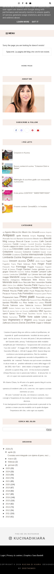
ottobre (20, 285)
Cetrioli (42, 246)
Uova (44, 316)
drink (38, 261)
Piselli (31, 291)
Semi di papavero (43, 308)
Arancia (25, 236)
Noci (33, 282)
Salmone (14, 305)
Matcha (6, 280)
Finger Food (45, 264)
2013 (8, 507)
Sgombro (47, 311)
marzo (11, 459)
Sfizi (41, 311)
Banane (20, 239)
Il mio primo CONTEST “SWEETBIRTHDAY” (32, 193)
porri (44, 294)
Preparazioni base (10, 297)
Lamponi (42, 272)
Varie (5, 320)
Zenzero (14, 323)
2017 (8, 494)
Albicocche (16, 232)
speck (5, 313)
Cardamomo (7, 244)
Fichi (34, 264)
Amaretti (35, 232)
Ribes (39, 300)
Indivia (27, 272)
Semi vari (18, 311)
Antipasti (9, 235)
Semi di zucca (9, 311)
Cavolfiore (47, 244)
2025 (8, 468)
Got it (35, 22)
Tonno (5, 317)
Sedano (11, 308)
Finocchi (6, 267)
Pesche (13, 291)
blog (5, 241)
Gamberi (27, 269)
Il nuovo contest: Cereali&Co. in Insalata (30, 206)
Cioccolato (17, 249)
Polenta (14, 294)
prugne (48, 297)
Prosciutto (40, 297)
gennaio (41, 269)
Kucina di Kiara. (32, 564)
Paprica (41, 285)
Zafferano (7, 323)
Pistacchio (39, 291)
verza (35, 320)
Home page (27, 66)
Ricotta (14, 302)
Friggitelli (48, 267)
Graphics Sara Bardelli (33, 555)
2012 (8, 510)
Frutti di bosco (9, 269)
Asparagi (41, 236)
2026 (8, 449)
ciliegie (48, 246)
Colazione (8, 251)
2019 (8, 487)
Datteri (48, 258)
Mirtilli (15, 282)
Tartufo (45, 314)
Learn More (23, 22)
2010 (8, 517)
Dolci (30, 260)
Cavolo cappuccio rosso (13, 246)
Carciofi (48, 241)
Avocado (6, 239)
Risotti (48, 302)
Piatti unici (22, 290)
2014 (8, 504)
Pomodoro (28, 293)
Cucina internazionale (32, 254)
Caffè (41, 241)
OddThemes (29, 568)
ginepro (48, 269)
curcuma (36, 258)
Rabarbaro (17, 300)
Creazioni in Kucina (22, 153)
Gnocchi (13, 272)
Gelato (34, 269)
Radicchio (25, 300)
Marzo (37, 277)
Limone (35, 274)
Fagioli (48, 261)
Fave (19, 264)
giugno (5, 272)
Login (3, 555)
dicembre (22, 261)
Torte (22, 316)
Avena (48, 236)
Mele (35, 280)
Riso (20, 303)
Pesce (6, 290)
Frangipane (39, 267)
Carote (15, 244)
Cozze (43, 252)
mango (23, 277)
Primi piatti (27, 297)
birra (41, 239)
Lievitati (23, 274)
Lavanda (6, 274)
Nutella (48, 282)
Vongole (41, 320)
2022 (8, 478)
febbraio (26, 264)
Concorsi (18, 252)
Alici (29, 232)
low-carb (42, 274)
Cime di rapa (7, 249)
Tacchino (31, 314)
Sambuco (38, 305)
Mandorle (15, 277)
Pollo (20, 293)
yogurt (48, 320)
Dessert (13, 261)
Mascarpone (46, 277)
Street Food (21, 314)
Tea (50, 314)
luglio (49, 274)
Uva (49, 317)
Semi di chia (30, 308)
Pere (49, 288)
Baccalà (13, 239)
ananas (42, 232)
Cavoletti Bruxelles (35, 244)
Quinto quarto (7, 300)
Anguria (48, 232)
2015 (8, 500)
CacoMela (34, 241)
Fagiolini (6, 264)
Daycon (5, 261)
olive (5, 285)
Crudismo (16, 255)
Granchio (20, 272)
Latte (49, 272)
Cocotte (48, 249)
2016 (8, 497)
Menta (49, 280)
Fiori (13, 267)
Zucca (22, 322)
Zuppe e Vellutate (43, 323)
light (29, 274)
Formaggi (21, 266)
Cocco (42, 249)
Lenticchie (14, 274)
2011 (8, 513)
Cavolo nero (29, 246)
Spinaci (12, 313)
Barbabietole (28, 239)
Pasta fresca (25, 288)
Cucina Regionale (23, 257)
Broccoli (19, 241)
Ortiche (9, 285)
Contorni (36, 252)
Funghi (19, 269)
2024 (8, 471)
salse (21, 305)
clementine (34, 249)
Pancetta (27, 285)
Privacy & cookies (14, 555)
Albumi (25, 232)
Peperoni (43, 288)
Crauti (49, 252)
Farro (13, 264)
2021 (8, 481)
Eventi (42, 261)
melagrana (15, 280)
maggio (6, 277)
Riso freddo (28, 302)
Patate (35, 288)
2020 (8, 484)
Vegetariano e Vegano (20, 319)
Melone (42, 280)
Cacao (27, 241)
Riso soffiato (39, 303)
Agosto (8, 232)
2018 (8, 491)
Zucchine (31, 322)
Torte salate (33, 316)
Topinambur (13, 317)
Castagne (23, 244)
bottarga (11, 241)
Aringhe (33, 236)
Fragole (31, 267)
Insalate (34, 272)
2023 (8, 475)
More (20, 282)
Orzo (14, 285)
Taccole (39, 314)
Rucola (6, 305)
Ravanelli (33, 300)
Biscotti (47, 238)
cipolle (26, 249)
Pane (34, 285)
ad (3, 232)
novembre (40, 282)
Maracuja (30, 277)
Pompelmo (38, 294)
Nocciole (27, 282)
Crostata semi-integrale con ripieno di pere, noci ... (29, 455)
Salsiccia (29, 305)
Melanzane (26, 280)
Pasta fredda (13, 288)
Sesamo (26, 311)
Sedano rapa (20, 308)
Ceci (37, 246)
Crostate (7, 254)
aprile (18, 236)
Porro (49, 294)
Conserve (27, 252)
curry (43, 258)
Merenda (7, 282)
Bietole (36, 239)
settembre (33, 311)
